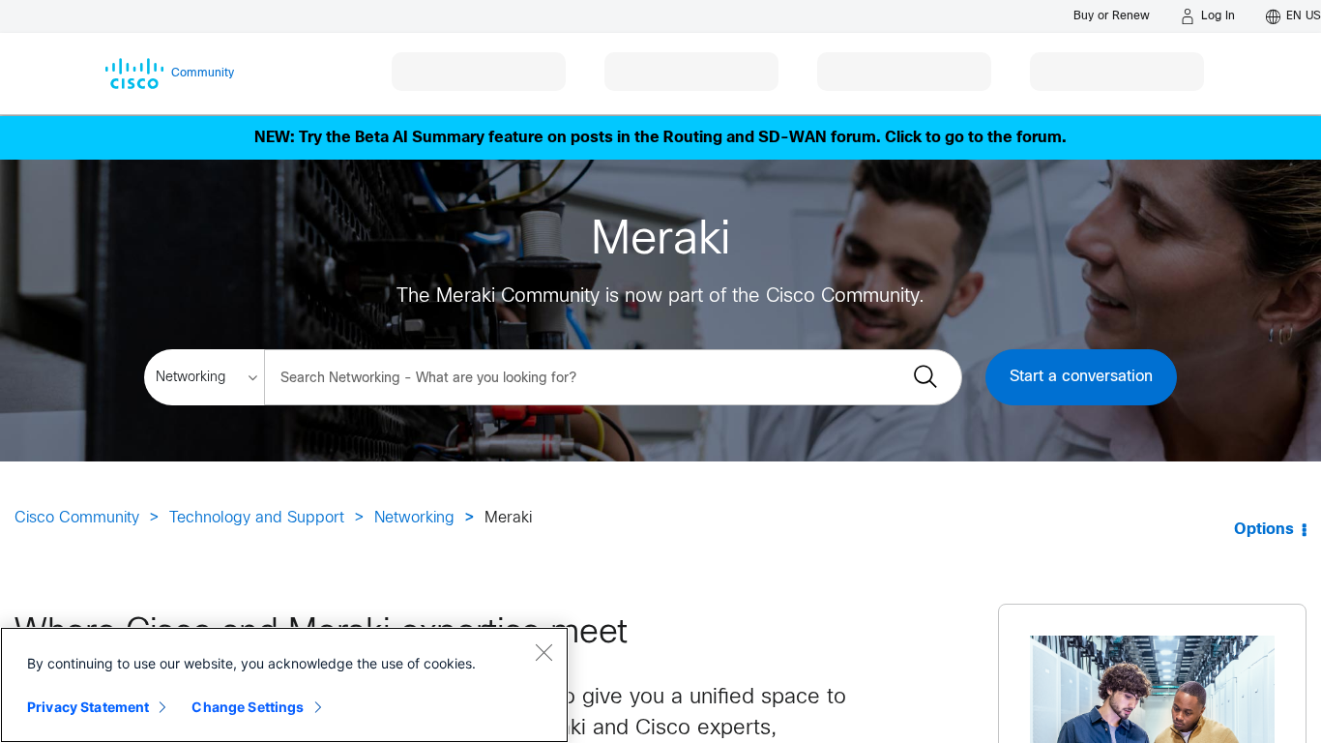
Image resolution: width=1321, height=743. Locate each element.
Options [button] (1264, 529)
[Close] (543, 652)
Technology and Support (256, 518)
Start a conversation (1081, 377)
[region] (284, 685)
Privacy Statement (88, 706)
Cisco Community (77, 518)
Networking (414, 518)
